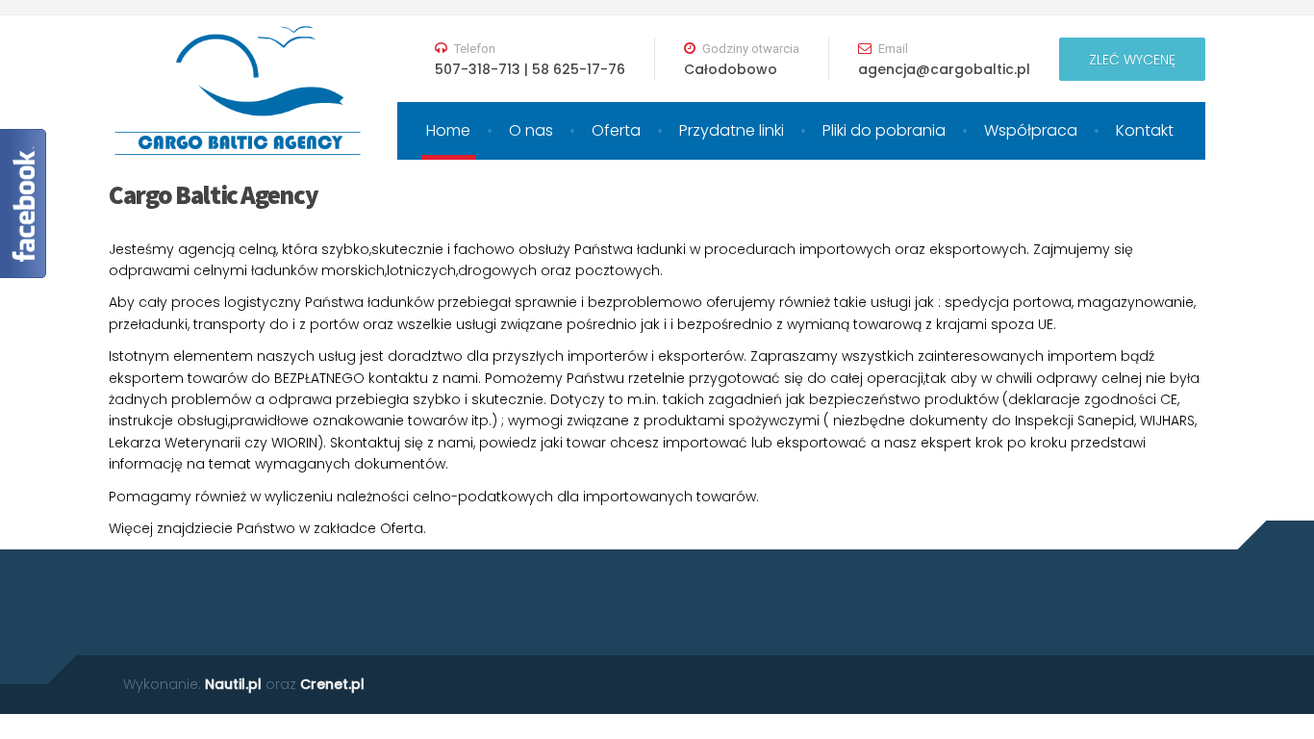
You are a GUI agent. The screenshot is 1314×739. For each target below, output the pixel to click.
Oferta (616, 130)
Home (448, 130)
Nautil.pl (233, 684)
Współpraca (1030, 130)
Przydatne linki (731, 130)
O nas (531, 130)
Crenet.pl (332, 684)
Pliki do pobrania (884, 130)
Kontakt (1145, 130)
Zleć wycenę (1132, 59)
